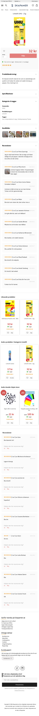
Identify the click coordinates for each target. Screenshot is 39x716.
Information (35, 1)
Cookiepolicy (6, 640)
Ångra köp (5, 646)
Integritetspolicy (7, 644)
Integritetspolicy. (19, 690)
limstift (11, 79)
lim (19, 79)
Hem (2, 10)
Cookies (4, 642)
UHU (3, 108)
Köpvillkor (5, 638)
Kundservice (5, 636)
